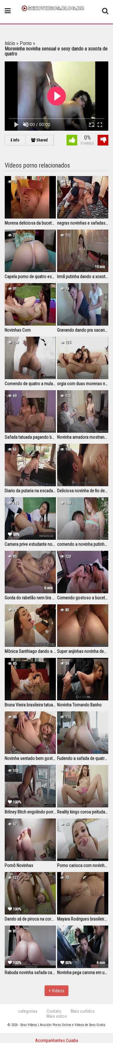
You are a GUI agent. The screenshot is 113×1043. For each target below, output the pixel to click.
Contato (54, 1011)
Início (10, 43)
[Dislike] (103, 141)
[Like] (72, 141)
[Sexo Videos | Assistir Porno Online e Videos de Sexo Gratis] (56, 8)
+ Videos (56, 990)
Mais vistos (56, 1016)
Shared (41, 140)
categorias (27, 1011)
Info (15, 140)
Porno (26, 43)
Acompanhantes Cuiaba (56, 1040)
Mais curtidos (83, 1011)
